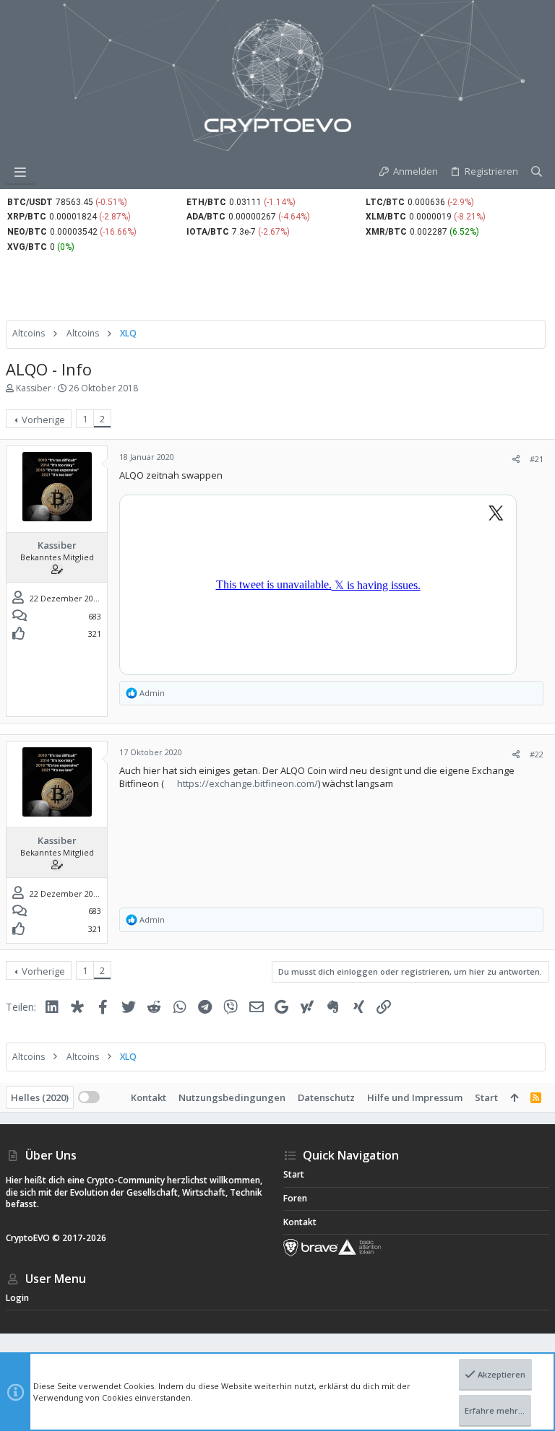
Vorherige (43, 419)
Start (486, 1097)
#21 (536, 458)
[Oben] (514, 1097)
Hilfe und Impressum (414, 1097)
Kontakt (148, 1097)
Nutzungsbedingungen (231, 1097)
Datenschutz (326, 1097)
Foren (295, 1198)
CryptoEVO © (33, 1238)
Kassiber (33, 388)
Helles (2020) (40, 1097)
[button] (20, 172)
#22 (536, 754)
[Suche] (536, 172)
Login (17, 1298)
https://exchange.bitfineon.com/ (247, 783)
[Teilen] (516, 459)
